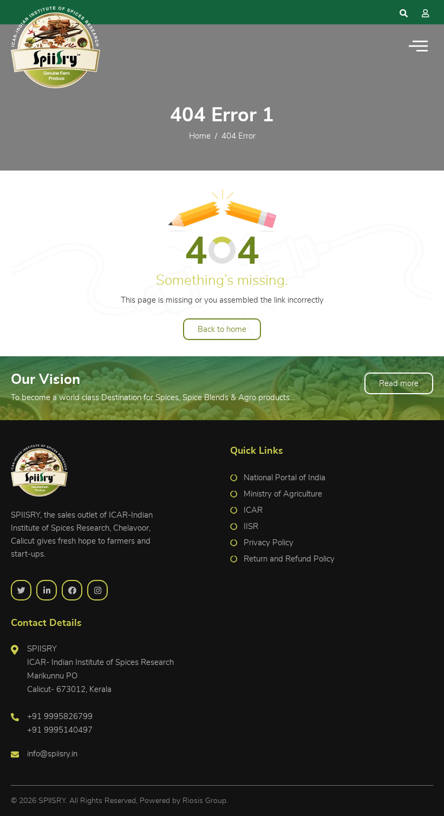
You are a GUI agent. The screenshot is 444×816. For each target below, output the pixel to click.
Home (200, 136)
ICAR (253, 510)
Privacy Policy (268, 543)
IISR (251, 527)
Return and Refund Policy (289, 559)
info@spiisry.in (52, 754)
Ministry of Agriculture (283, 494)
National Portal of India (284, 478)
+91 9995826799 (60, 717)
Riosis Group (204, 801)
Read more (399, 384)
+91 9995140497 (60, 730)
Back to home (222, 329)
